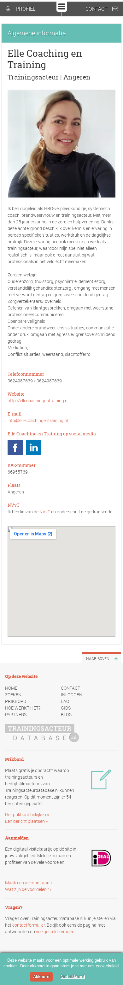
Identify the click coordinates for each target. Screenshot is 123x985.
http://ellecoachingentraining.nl (38, 401)
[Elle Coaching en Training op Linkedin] (33, 447)
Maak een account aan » (28, 883)
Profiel (25, 8)
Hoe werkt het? (22, 708)
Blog (66, 714)
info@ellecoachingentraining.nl (38, 420)
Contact (96, 8)
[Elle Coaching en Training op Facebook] (15, 447)
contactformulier (28, 925)
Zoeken (13, 695)
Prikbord (15, 701)
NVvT (44, 512)
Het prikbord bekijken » (27, 814)
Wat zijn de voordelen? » (28, 889)
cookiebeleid (107, 966)
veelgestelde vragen (55, 932)
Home (11, 688)
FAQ (65, 701)
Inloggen (71, 695)
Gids (66, 708)
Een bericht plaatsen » (26, 821)
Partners (15, 714)
